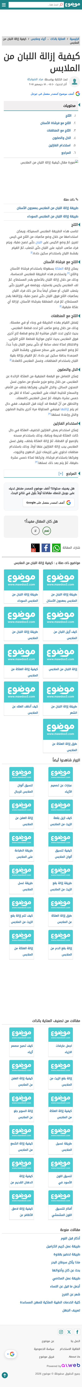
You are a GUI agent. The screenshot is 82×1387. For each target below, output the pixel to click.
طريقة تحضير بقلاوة (67, 1254)
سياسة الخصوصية (44, 1349)
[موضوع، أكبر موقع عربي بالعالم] (72, 5)
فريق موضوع (46, 1356)
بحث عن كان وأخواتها (66, 1270)
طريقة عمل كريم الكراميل (63, 1246)
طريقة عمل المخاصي (66, 1278)
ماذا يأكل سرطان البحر (65, 1262)
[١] (31, 252)
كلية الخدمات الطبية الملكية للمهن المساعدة (50, 1302)
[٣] (49, 414)
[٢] (68, 273)
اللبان (38, 242)
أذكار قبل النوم (70, 1238)
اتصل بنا (75, 1341)
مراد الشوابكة (35, 79)
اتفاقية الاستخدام (70, 1349)
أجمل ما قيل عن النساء (65, 1286)
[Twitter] (69, 1332)
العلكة (59, 268)
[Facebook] (77, 1332)
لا (35, 531)
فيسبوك (46, 548)
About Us (74, 1356)
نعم (46, 531)
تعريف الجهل (71, 1310)
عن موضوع (48, 1341)
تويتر (35, 548)
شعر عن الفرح (71, 1294)
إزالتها (64, 409)
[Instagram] (61, 1332)
